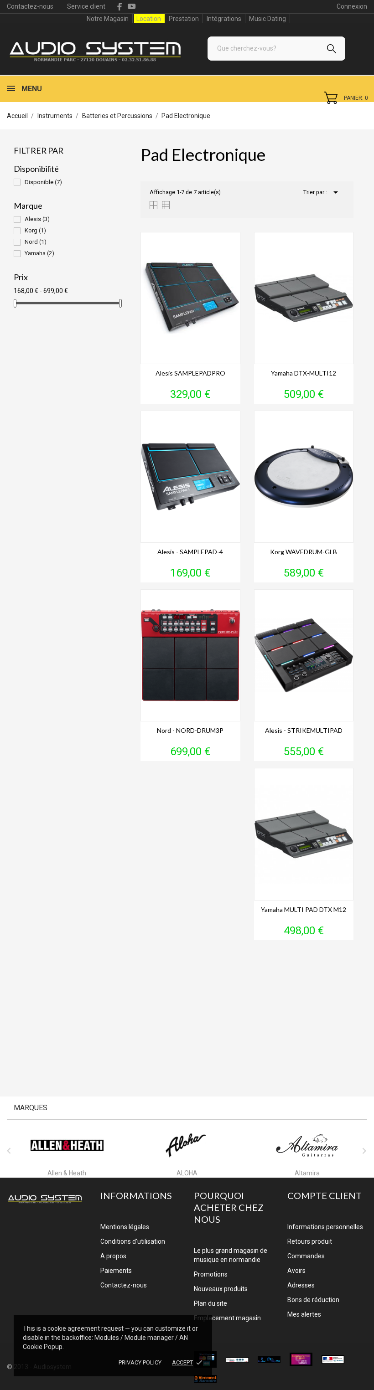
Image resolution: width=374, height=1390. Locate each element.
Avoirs (296, 1270)
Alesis (37, 219)
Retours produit (309, 1241)
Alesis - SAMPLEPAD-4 (190, 552)
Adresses (301, 1285)
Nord (36, 241)
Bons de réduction (313, 1299)
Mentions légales (124, 1226)
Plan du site (210, 1303)
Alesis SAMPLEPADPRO (190, 373)
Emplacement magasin (227, 1318)
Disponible (43, 182)
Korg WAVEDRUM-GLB (303, 552)
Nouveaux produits (221, 1288)
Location (148, 18)
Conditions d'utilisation (132, 1241)
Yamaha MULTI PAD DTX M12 (303, 909)
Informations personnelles (325, 1226)
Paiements (116, 1270)
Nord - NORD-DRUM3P (190, 730)
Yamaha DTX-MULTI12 (303, 373)
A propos (113, 1256)
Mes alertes (304, 1314)
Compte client (324, 1195)
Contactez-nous (30, 6)
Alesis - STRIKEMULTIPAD (304, 730)
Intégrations (224, 18)
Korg (35, 230)
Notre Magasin (108, 18)
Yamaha (39, 253)
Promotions (211, 1274)
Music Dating (267, 18)
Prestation (184, 18)
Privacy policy (140, 1362)
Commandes (306, 1256)
